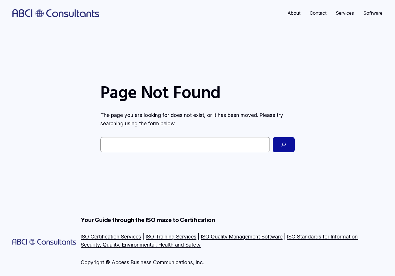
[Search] (284, 144)
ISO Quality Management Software (242, 237)
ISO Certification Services (111, 237)
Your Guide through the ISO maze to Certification (148, 220)
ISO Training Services (171, 237)
